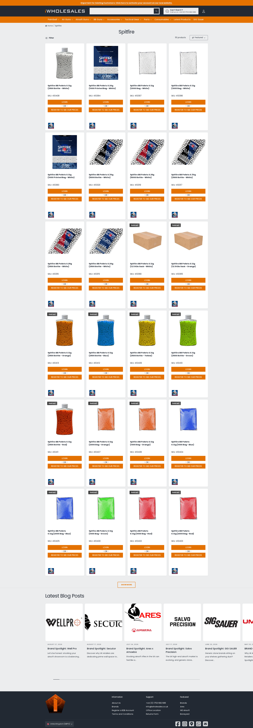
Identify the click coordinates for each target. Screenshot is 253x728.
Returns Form (152, 714)
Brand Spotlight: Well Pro (62, 648)
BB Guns (98, 19)
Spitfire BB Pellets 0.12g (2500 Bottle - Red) (59, 443)
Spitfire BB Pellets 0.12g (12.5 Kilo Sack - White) (142, 265)
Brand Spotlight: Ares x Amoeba (139, 650)
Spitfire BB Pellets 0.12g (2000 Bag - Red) (182, 532)
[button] (53, 19)
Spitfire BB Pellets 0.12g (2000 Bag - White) (142, 87)
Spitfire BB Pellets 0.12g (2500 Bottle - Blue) (101, 354)
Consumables (161, 19)
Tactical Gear (132, 19)
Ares (182, 706)
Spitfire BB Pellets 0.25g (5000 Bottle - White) (142, 176)
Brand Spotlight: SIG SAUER (221, 648)
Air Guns (66, 19)
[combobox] (125, 11)
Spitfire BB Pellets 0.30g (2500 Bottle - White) (183, 176)
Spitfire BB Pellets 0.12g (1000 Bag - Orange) (142, 443)
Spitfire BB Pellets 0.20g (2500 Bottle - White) (101, 265)
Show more (126, 585)
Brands (115, 706)
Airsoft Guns (82, 19)
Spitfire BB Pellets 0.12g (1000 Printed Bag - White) (61, 176)
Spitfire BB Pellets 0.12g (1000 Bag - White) (183, 87)
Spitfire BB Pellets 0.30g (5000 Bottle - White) (101, 176)
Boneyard (184, 714)
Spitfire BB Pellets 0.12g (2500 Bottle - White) (59, 87)
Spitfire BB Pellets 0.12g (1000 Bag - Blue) (182, 443)
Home (50, 26)
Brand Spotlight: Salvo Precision (179, 650)
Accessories (113, 19)
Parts (147, 19)
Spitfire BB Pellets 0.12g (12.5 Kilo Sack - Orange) (183, 265)
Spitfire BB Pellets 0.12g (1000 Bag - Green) (101, 532)
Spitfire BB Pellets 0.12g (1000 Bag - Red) (141, 532)
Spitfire (58, 26)
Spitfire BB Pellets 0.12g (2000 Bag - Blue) (59, 532)
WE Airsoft (185, 710)
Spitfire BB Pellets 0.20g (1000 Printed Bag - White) (102, 87)
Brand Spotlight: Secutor (101, 648)
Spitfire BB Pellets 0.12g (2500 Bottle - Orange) (59, 354)
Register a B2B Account (123, 710)
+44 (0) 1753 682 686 (156, 703)
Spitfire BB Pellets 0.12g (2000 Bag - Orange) (101, 443)
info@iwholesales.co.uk (157, 706)
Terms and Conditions (122, 714)
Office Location (153, 710)
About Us (116, 703)
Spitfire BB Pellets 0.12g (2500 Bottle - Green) (183, 354)
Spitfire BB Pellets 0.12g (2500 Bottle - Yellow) (142, 354)
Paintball (52, 19)
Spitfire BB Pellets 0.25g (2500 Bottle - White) (60, 265)
